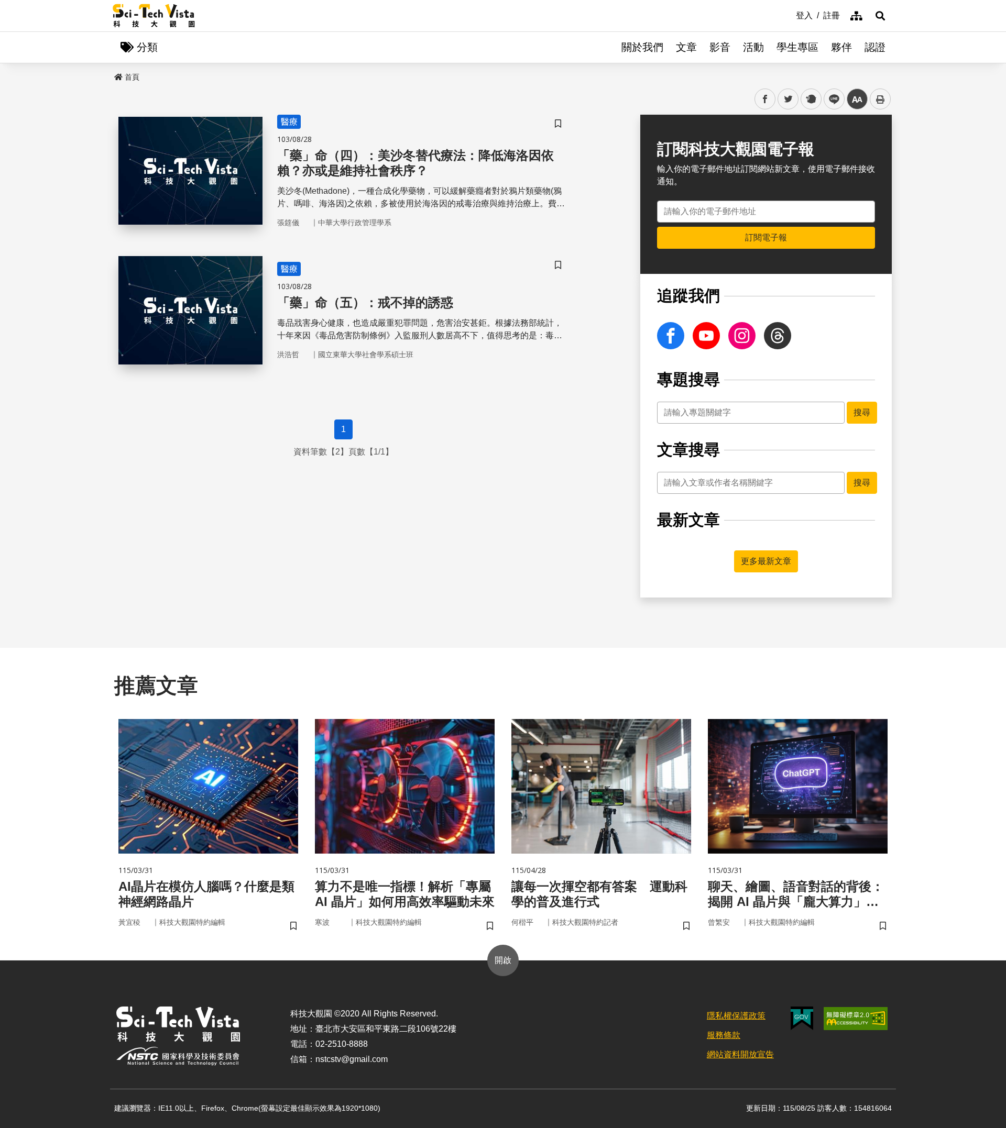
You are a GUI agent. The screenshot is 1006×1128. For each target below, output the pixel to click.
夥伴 (841, 47)
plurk (810, 99)
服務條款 (723, 1035)
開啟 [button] (503, 960)
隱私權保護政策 (736, 1015)
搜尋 (862, 412)
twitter (788, 99)
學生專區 (797, 47)
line (831, 99)
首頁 (132, 77)
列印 (880, 99)
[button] (880, 15)
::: (788, 14)
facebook (765, 99)
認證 (875, 47)
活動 (753, 47)
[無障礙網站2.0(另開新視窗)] (856, 1018)
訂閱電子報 (766, 237)
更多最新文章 (766, 561)
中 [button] (857, 99)
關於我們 (642, 47)
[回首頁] (154, 15)
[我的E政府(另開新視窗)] (802, 1018)
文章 (686, 47)
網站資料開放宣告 (740, 1054)
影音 (719, 47)
